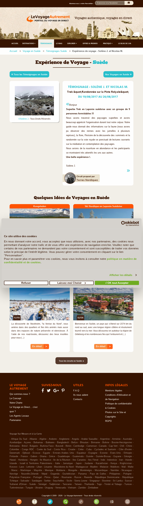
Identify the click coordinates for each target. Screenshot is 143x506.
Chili (122, 446)
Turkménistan (16, 488)
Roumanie (67, 477)
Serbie (47, 481)
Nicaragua (127, 470)
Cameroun (91, 446)
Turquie (29, 488)
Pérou (47, 477)
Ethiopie (128, 453)
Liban (39, 467)
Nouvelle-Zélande (30, 474)
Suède (32, 484)
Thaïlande (89, 484)
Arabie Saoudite (89, 439)
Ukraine (39, 488)
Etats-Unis (115, 453)
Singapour (94, 481)
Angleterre (64, 439)
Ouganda (54, 474)
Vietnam (72, 488)
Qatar (56, 477)
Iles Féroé (93, 460)
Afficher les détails (120, 275)
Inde (103, 460)
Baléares (50, 442)
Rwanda (88, 477)
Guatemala (78, 456)
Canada (103, 446)
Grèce (52, 456)
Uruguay (49, 488)
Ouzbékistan (68, 474)
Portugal (37, 477)
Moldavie (60, 470)
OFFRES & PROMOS (90, 43)
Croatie (71, 449)
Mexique (49, 470)
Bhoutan (84, 442)
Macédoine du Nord (64, 467)
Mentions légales (113, 390)
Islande (13, 463)
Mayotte (38, 470)
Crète (81, 449)
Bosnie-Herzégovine (122, 442)
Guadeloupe (64, 456)
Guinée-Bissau (103, 456)
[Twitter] (49, 391)
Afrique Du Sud (19, 439)
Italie (57, 463)
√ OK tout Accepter (117, 282)
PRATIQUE (107, 43)
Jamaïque (68, 463)
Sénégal (42, 484)
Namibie (115, 470)
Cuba (89, 449)
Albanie (33, 439)
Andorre (53, 439)
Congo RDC (28, 449)
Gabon (34, 456)
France (24, 456)
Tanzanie (67, 484)
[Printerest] (64, 391)
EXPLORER (71, 43)
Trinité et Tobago (113, 484)
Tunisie (128, 484)
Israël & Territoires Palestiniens (36, 463)
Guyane (117, 456)
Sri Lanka (118, 481)
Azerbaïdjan (16, 442)
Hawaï (13, 460)
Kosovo (13, 467)
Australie (127, 439)
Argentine (105, 439)
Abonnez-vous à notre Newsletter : (82, 3)
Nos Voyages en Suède (118, 74)
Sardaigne (37, 481)
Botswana (15, 446)
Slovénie (106, 481)
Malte (130, 467)
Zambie (82, 488)
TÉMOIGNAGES (46, 43)
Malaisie (104, 467)
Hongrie (34, 460)
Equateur (81, 453)
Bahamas (38, 442)
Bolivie (105, 442)
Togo (99, 484)
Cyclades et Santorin (105, 449)
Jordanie (88, 463)
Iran (121, 460)
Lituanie (48, 467)
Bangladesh (63, 442)
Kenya (114, 463)
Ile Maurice (45, 460)
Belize (74, 442)
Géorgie (128, 456)
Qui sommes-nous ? (20, 394)
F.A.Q (76, 390)
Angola (75, 439)
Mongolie (72, 470)
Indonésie (112, 460)
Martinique (25, 470)
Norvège (14, 474)
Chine (129, 446)
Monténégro (86, 470)
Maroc (14, 470)
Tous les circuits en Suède (71, 360)
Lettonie (30, 467)
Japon (79, 463)
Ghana (43, 456)
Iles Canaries (79, 460)
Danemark (15, 453)
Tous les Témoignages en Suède (29, 74)
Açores (27, 442)
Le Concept (15, 398)
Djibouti (26, 453)
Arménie (116, 439)
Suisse (128, 481)
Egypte (46, 453)
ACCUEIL (15, 43)
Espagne (92, 453)
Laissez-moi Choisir (69, 282)
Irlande (128, 460)
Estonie (104, 453)
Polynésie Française (20, 477)
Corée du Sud (44, 449)
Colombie (14, 449)
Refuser (26, 282)
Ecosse (36, 453)
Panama (82, 474)
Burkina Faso (47, 446)
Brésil (25, 446)
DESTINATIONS (28, 43)
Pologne (127, 474)
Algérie (42, 439)
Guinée (89, 456)
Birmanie (95, 442)
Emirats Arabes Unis (63, 453)
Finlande (14, 456)
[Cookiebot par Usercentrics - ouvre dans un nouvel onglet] (123, 223)
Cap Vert (113, 446)
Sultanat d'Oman (18, 484)
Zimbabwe (93, 488)
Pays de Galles (98, 474)
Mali (124, 467)
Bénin (68, 446)
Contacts (77, 399)
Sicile (69, 481)
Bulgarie (34, 446)
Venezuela (60, 488)
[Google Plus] (56, 391)
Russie (77, 477)
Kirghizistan (126, 463)
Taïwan (78, 484)
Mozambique (101, 470)
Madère (94, 467)
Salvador (24, 481)
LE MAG (59, 43)
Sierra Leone (80, 481)
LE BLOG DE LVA (124, 43)
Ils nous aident (80, 395)
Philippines (114, 474)
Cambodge (78, 446)
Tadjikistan (54, 484)
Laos (21, 467)
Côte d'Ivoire (125, 449)
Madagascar (82, 467)
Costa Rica (59, 449)
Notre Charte (16, 403)
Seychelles (58, 481)
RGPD (108, 421)
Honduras (23, 460)
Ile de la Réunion (61, 460)
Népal (44, 474)
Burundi (59, 446)
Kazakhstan (102, 463)
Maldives (114, 467)
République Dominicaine (107, 477)
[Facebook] (43, 391)
